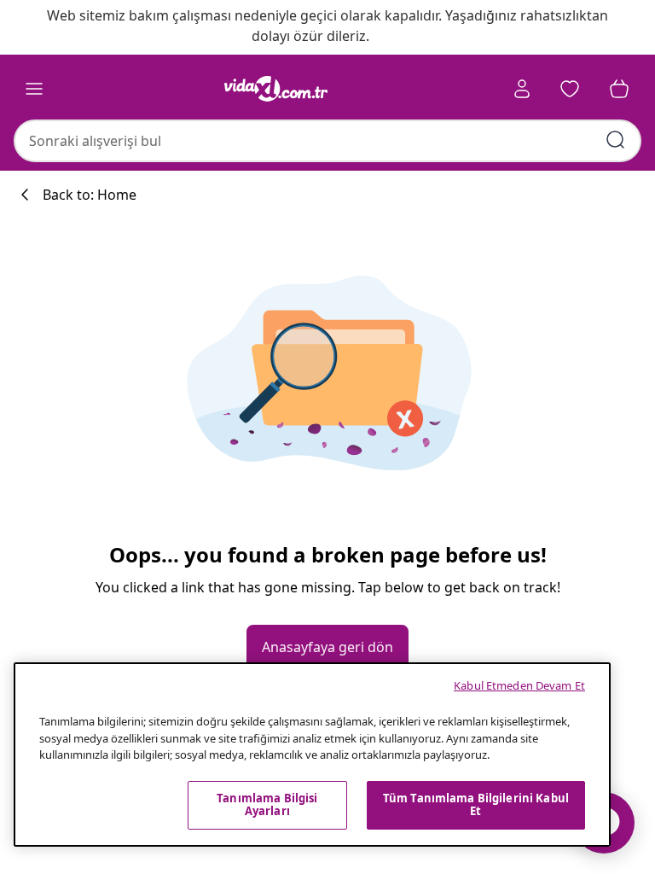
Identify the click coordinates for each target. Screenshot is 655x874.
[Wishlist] (570, 89)
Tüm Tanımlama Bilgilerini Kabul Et (476, 804)
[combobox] (327, 140)
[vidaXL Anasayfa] (276, 89)
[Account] (522, 89)
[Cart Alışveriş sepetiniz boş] (619, 89)
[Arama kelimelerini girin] (615, 140)
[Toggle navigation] (34, 88)
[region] (312, 754)
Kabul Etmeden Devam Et (519, 685)
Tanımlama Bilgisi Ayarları (267, 804)
